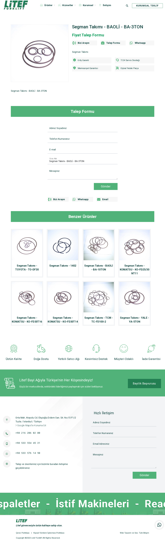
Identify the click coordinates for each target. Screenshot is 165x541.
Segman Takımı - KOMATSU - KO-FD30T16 (27, 319)
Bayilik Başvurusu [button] (144, 383)
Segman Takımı (80, 52)
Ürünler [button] (48, 5)
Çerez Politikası (23, 533)
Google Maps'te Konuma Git (31, 425)
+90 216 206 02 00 (27, 432)
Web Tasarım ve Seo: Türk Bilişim (134, 533)
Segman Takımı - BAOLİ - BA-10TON (98, 267)
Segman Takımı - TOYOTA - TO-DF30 (27, 267)
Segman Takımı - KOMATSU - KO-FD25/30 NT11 (134, 269)
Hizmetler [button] (68, 5)
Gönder (105, 186)
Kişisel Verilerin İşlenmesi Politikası (49, 533)
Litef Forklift (36, 538)
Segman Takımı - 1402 (62, 265)
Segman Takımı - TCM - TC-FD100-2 (98, 319)
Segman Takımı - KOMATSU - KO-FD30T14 (63, 319)
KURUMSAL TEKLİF (147, 5)
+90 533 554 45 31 (27, 442)
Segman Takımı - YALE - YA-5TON (134, 319)
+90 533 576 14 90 (27, 452)
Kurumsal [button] (88, 5)
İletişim (106, 5)
